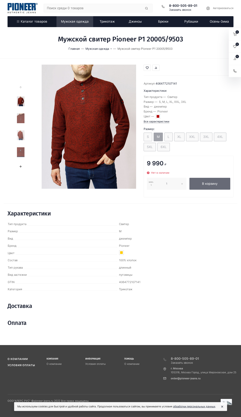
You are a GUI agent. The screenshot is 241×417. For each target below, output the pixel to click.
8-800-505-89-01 (183, 6)
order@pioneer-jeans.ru (186, 378)
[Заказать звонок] (235, 71)
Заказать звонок (180, 9)
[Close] (222, 406)
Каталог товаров (34, 21)
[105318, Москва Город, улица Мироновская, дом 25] (23, 8)
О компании (18, 358)
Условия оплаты (21, 365)
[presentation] (20, 87)
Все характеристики (156, 121)
